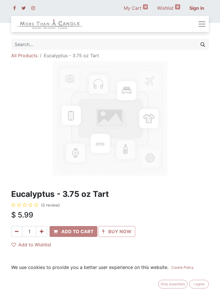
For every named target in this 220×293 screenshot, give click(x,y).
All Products (24, 55)
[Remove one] (16, 231)
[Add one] (41, 231)
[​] (14, 8)
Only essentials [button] (173, 284)
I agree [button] (199, 284)
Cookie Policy (182, 267)
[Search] (203, 44)
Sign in (196, 8)
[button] (73, 231)
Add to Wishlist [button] (34, 245)
